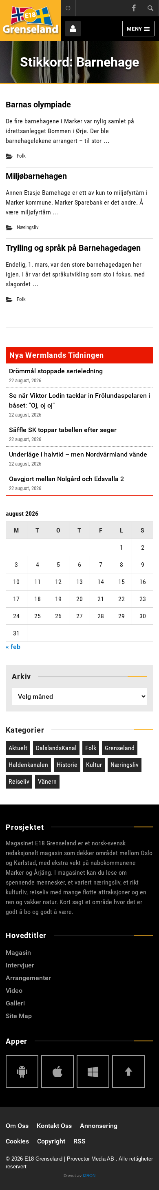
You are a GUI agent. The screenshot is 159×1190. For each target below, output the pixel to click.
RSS (79, 1141)
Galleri (15, 1003)
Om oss (17, 1126)
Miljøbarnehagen (36, 176)
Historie (67, 765)
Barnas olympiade (38, 104)
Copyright (51, 1141)
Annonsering (98, 1126)
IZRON (89, 1175)
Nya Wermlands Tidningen (56, 355)
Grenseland (120, 748)
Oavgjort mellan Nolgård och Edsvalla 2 (66, 479)
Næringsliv (28, 227)
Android (22, 1071)
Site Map (19, 1016)
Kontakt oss (54, 1126)
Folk (21, 156)
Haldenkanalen (28, 765)
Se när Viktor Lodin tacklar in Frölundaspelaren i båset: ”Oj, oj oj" (79, 400)
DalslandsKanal (56, 748)
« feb (13, 647)
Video (14, 990)
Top (128, 1071)
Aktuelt (18, 748)
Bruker (73, 28)
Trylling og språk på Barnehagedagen (73, 248)
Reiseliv (19, 781)
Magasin (18, 952)
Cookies (17, 1141)
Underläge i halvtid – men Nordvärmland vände (78, 454)
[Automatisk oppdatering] (68, 8)
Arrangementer (28, 978)
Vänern (47, 781)
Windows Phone (93, 1071)
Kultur (94, 765)
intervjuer (20, 965)
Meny (134, 29)
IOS (57, 1071)
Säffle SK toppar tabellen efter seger (63, 430)
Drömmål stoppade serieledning (56, 371)
